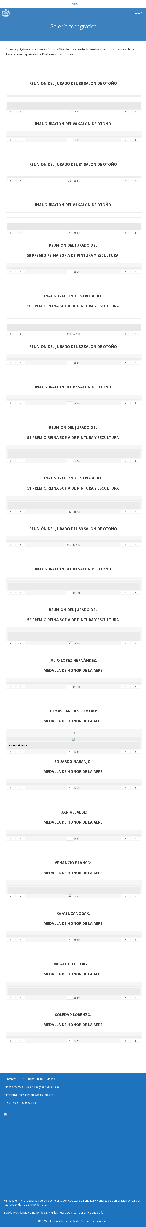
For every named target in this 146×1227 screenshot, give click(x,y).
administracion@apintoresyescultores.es (28, 1095)
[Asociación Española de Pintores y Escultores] (6, 13)
